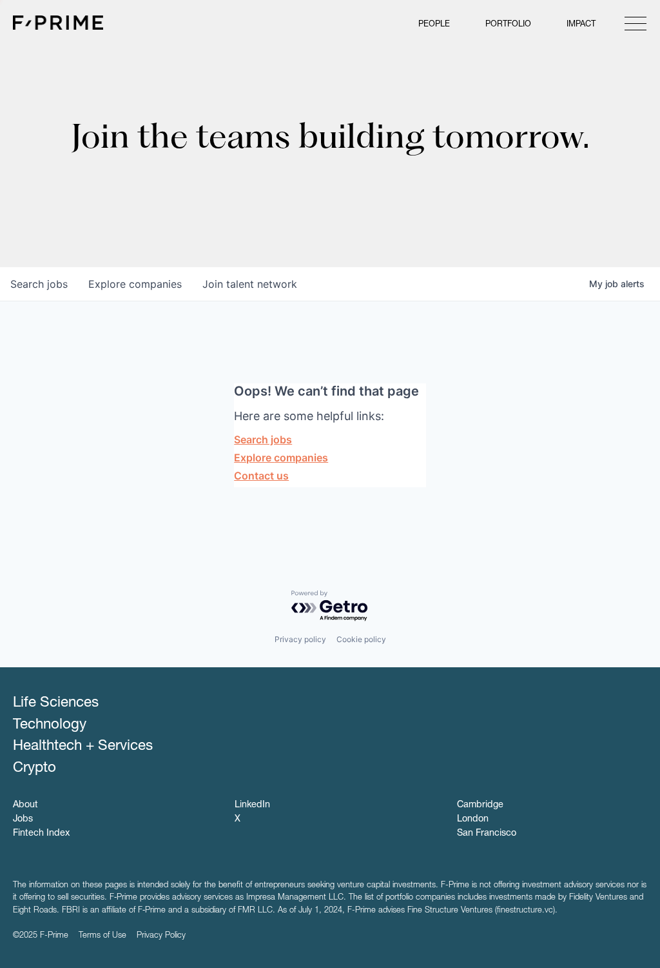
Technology (49, 725)
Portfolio (508, 25)
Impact (581, 25)
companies (135, 283)
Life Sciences (56, 703)
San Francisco (486, 833)
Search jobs (263, 439)
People (434, 25)
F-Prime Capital (58, 22)
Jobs (23, 819)
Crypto (34, 768)
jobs (39, 283)
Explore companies (281, 457)
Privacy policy (300, 639)
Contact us (261, 475)
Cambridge (480, 805)
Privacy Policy (161, 936)
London (473, 819)
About (25, 805)
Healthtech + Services (83, 747)
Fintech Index (41, 833)
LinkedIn (252, 805)
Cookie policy (361, 639)
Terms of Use (102, 936)
